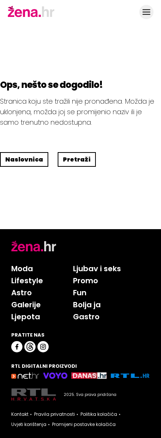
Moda (22, 268)
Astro (21, 292)
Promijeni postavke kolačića (84, 424)
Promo (85, 280)
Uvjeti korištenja (28, 424)
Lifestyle (27, 280)
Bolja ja (87, 304)
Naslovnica (24, 159)
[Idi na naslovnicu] (31, 16)
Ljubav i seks (97, 268)
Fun (79, 292)
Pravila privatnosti (54, 414)
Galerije (26, 304)
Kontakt (19, 414)
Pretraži (77, 159)
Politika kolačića (98, 414)
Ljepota (25, 316)
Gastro (86, 316)
